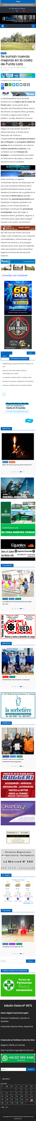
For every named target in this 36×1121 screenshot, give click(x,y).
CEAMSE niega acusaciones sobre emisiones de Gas (18, 365)
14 (12, 1096)
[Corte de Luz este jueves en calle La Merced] (18, 446)
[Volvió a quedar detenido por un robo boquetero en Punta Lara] (18, 928)
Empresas (6, 756)
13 (7, 1096)
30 (22, 1103)
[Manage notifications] (31, 1100)
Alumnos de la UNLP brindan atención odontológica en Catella (14, 372)
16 (22, 1096)
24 (27, 1099)
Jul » (6, 1107)
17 (27, 1096)
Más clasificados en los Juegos (13, 680)
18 (32, 1096)
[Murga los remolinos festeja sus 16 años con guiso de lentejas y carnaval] (18, 583)
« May (2, 1107)
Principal (12, 677)
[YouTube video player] (10, 353)
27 (7, 1103)
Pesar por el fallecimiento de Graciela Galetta (17, 385)
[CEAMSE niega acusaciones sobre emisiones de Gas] (18, 741)
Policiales (6, 944)
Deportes (6, 677)
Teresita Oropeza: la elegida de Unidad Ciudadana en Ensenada (31, 353)
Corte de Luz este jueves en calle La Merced (18, 465)
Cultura (6, 599)
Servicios (12, 462)
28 (12, 1103)
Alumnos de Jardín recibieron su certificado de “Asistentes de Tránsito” (6, 356)
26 (2, 1103)
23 (22, 1099)
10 (27, 1093)
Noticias (3, 53)
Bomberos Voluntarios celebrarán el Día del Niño (18, 381)
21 (12, 1099)
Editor (14, 68)
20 (7, 1099)
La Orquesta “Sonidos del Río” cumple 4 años (17, 377)
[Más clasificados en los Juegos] (18, 661)
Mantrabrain (18, 1119)
